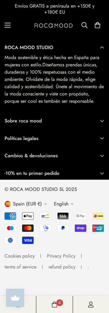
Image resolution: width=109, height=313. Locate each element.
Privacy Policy (61, 255)
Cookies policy (20, 255)
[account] (91, 304)
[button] (97, 25)
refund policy (61, 266)
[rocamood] (55, 25)
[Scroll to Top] (98, 281)
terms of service (20, 266)
